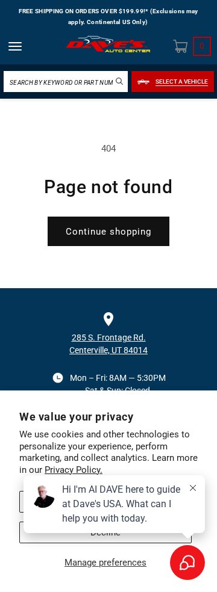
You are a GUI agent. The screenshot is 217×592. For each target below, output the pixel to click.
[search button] (119, 80)
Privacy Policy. (73, 469)
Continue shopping (108, 231)
